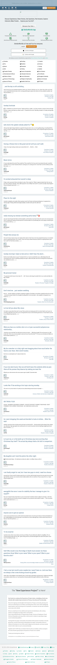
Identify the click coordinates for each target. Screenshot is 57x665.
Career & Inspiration (40, 653)
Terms (53, 647)
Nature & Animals (49, 659)
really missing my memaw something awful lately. (20, 216)
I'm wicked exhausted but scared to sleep (17, 179)
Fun (26, 651)
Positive (6, 651)
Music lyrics (8, 160)
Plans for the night (10, 198)
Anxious (39, 651)
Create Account (31, 46)
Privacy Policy (40, 58)
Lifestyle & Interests (21, 656)
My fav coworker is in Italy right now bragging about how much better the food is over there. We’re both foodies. (28, 350)
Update (21, 653)
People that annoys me (11, 235)
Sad (11, 653)
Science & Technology (23, 659)
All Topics (48, 662)
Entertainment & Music (9, 656)
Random (32, 651)
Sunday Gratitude (9, 106)
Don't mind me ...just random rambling (16, 290)
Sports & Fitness (12, 662)
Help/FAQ (38, 647)
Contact (32, 647)
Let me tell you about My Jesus (14, 308)
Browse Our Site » (28, 26)
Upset (44, 651)
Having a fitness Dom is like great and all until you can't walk (23, 144)
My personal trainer (10, 273)
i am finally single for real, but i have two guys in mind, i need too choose (27, 472)
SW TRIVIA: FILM (9, 402)
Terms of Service (34, 58)
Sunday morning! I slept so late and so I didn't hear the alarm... (24, 254)
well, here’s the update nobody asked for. (17, 125)
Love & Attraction (50, 656)
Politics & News (40, 656)
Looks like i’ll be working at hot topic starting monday (21, 385)
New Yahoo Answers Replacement (28, 35)
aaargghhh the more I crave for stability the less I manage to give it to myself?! (26, 492)
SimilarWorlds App (29, 30)
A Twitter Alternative (46, 35)
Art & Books (31, 656)
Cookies (46, 58)
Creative (20, 651)
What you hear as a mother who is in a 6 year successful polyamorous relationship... (26, 328)
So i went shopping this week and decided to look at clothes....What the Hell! (27, 420)
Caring (5, 653)
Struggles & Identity (9, 659)
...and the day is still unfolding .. (14, 86)
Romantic (51, 651)
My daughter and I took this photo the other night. (20, 456)
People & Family (30, 653)
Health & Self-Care (30, 662)
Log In (44, 8)
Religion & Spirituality (36, 659)
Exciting (13, 651)
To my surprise (8, 532)
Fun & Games (51, 653)
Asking (15, 653)
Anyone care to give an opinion (14, 513)
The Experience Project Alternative (10, 35)
